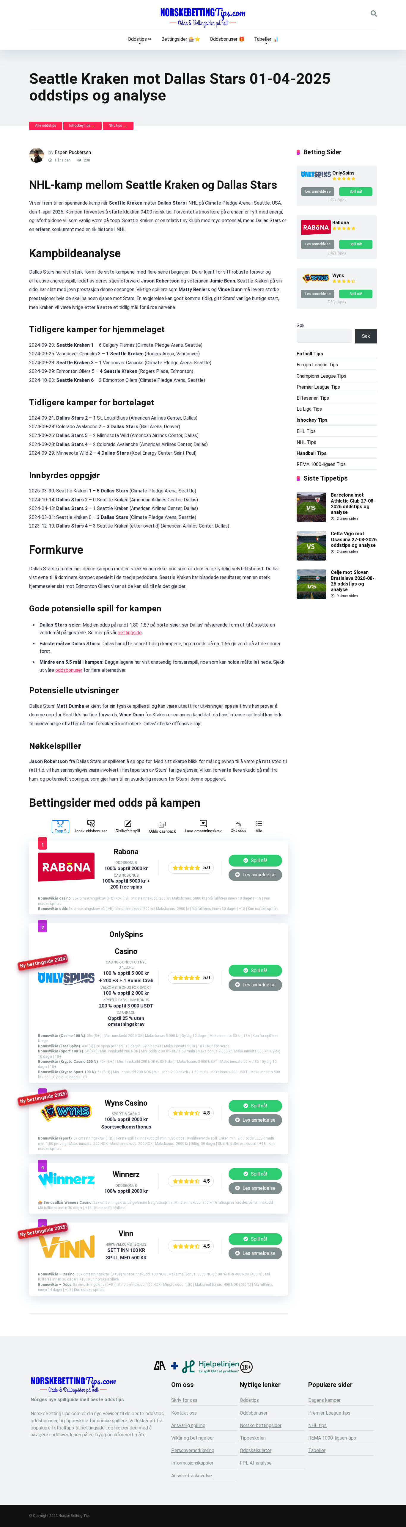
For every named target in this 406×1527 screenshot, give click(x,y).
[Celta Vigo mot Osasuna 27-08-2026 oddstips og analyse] (311, 559)
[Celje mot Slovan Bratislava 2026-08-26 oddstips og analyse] (311, 597)
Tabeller (316, 1450)
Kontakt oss (184, 1413)
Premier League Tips (318, 387)
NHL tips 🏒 (118, 125)
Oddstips (249, 1400)
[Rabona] (66, 881)
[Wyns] (66, 1123)
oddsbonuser (68, 670)
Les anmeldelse (258, 875)
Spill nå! (258, 860)
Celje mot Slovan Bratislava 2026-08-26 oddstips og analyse (352, 580)
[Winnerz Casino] (66, 1184)
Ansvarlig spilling (188, 1425)
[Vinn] (66, 1256)
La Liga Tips (309, 409)
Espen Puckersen (73, 152)
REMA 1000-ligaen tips (332, 1438)
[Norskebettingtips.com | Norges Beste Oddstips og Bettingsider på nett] (203, 17)
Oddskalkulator (255, 1450)
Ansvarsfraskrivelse (191, 1476)
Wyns (338, 275)
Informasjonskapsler (192, 1463)
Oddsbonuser (253, 1413)
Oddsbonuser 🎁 (227, 39)
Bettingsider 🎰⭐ (180, 39)
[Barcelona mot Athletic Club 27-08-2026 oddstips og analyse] (311, 520)
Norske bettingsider (260, 1425)
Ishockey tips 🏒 (82, 125)
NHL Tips (306, 442)
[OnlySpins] (66, 983)
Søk (301, 325)
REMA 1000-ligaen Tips (321, 464)
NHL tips (317, 1425)
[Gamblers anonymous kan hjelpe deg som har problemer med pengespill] (159, 1371)
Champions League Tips (321, 376)
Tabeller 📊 (266, 39)
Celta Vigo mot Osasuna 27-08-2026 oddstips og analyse (354, 539)
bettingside (130, 632)
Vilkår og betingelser (192, 1438)
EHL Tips (306, 431)
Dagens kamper (324, 1400)
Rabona (340, 222)
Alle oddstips (45, 125)
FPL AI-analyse (256, 1463)
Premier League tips (329, 1413)
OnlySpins (343, 173)
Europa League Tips (317, 365)
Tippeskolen (253, 1438)
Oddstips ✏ (140, 39)
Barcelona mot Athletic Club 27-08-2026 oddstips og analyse (353, 503)
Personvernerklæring (192, 1450)
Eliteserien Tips (313, 398)
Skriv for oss (184, 1400)
